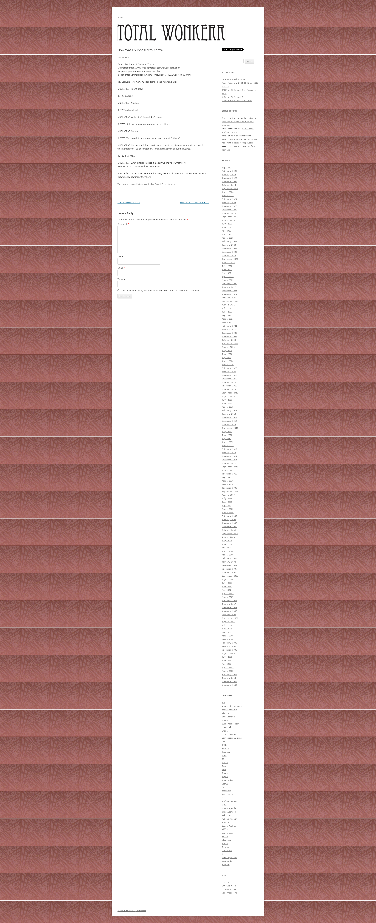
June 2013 (227, 403)
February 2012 (229, 449)
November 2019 (229, 379)
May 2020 (226, 358)
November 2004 (229, 685)
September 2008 (230, 534)
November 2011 (229, 460)
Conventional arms (232, 738)
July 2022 (227, 266)
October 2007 (229, 572)
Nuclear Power (229, 801)
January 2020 (229, 372)
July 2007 (227, 583)
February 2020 (229, 368)
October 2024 (229, 185)
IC (223, 759)
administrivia (229, 710)
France (225, 748)
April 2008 (228, 551)
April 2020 (228, 361)
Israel (225, 773)
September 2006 (230, 618)
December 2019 (229, 375)
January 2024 (229, 203)
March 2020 (228, 365)
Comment (123, 224)
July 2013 (227, 400)
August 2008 (228, 537)
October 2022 (229, 255)
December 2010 (229, 474)
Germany (226, 752)
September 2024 (230, 189)
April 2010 (228, 481)
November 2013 (229, 386)
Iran (224, 766)
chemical (226, 727)
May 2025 (226, 167)
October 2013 (229, 389)
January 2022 (229, 287)
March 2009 (228, 512)
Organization (229, 812)
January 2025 (229, 174)
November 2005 (229, 650)
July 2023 (227, 224)
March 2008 (228, 555)
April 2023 (228, 234)
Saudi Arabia (229, 826)
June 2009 (227, 502)
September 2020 (230, 343)
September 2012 (230, 428)
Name (121, 256)
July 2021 (227, 308)
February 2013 (229, 410)
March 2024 (228, 196)
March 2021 (228, 322)
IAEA (224, 755)
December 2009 (229, 488)
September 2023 (230, 217)
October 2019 (229, 382)
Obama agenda (229, 808)
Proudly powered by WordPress (132, 911)
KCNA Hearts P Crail (129, 202)
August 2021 (228, 305)
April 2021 (228, 319)
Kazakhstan (228, 780)
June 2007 (227, 586)
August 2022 (228, 262)
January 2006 (229, 646)
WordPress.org (229, 893)
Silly (225, 829)
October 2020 (229, 340)
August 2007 (228, 579)
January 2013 (229, 414)
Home (120, 17)
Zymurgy (226, 865)
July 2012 (227, 431)
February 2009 (229, 516)
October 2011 (229, 463)
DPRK (224, 745)
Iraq (224, 770)
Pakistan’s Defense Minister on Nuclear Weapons (239, 121)
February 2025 (229, 171)
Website (121, 279)
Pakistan (226, 815)
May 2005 (226, 664)
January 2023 (229, 245)
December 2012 (229, 417)
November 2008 (229, 527)
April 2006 (228, 636)
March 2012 (228, 446)
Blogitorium (228, 717)
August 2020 (228, 347)
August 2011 (228, 470)
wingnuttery (228, 861)
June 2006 (227, 629)
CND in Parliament (241, 136)
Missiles (226, 787)
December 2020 (229, 333)
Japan (225, 777)
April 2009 (228, 509)
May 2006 (226, 632)
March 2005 (228, 671)
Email (121, 267)
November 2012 (229, 421)
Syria (225, 843)
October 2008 (229, 530)
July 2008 (227, 541)
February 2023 (229, 241)
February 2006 (229, 643)
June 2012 (227, 435)
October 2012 (229, 424)
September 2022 (230, 259)
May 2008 (226, 548)
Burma (225, 720)
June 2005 (227, 660)
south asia (228, 833)
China (225, 731)
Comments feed (229, 889)
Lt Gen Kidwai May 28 (233, 79)
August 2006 (228, 622)
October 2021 (229, 298)
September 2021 (230, 301)
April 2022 (228, 277)
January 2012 (229, 453)
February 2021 (229, 326)
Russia (225, 822)
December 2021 (229, 291)
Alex (224, 136)
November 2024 (229, 181)
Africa (225, 713)
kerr (172, 184)
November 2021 (229, 294)
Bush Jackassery (230, 724)
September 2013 (230, 393)
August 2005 (228, 653)
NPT (223, 798)
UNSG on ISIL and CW (233, 97)
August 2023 (228, 220)
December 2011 (229, 456)
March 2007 (228, 597)
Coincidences (229, 734)
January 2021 (229, 329)
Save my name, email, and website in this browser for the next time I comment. (160, 290)
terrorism (227, 850)
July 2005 (227, 657)
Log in (225, 882)
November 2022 (229, 252)
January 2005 (229, 678)
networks (226, 791)
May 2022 (226, 273)
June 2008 (227, 544)
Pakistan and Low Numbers (194, 202)
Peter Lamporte (230, 139)
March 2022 (228, 280)
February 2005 (229, 674)
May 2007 (226, 590)
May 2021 (226, 315)
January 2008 (229, 562)
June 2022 (227, 269)
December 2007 (229, 565)
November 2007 (229, 569)
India (225, 762)
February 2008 (229, 558)
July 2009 (227, 498)
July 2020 (227, 350)
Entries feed (229, 886)
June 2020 (227, 354)
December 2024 (229, 178)
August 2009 (228, 495)
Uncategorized (145, 184)
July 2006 (227, 625)
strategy (226, 840)
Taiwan (225, 847)
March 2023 (228, 238)
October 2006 (229, 615)
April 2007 (228, 593)
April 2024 (228, 192)
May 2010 (226, 477)
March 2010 (228, 484)
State (225, 836)
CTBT (224, 741)
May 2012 (226, 439)
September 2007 (230, 576)
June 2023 (227, 227)
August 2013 (228, 396)
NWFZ (224, 805)
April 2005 (228, 667)
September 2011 (230, 467)
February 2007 (229, 600)
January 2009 (229, 519)
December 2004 (229, 681)
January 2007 (229, 604)
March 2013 (228, 407)
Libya (225, 784)
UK (223, 854)
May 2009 (226, 505)
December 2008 (229, 523)
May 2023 (226, 231)
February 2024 (229, 199)
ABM (223, 703)
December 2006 (229, 608)
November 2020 (229, 336)
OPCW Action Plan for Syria (237, 100)
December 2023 (229, 206)
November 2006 (229, 611)
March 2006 (228, 639)
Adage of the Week (232, 706)
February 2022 (229, 284)
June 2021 (227, 312)
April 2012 (228, 442)
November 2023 (229, 210)
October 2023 (229, 213)
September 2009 (230, 491)
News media (228, 794)
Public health (229, 819)
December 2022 (229, 248)
